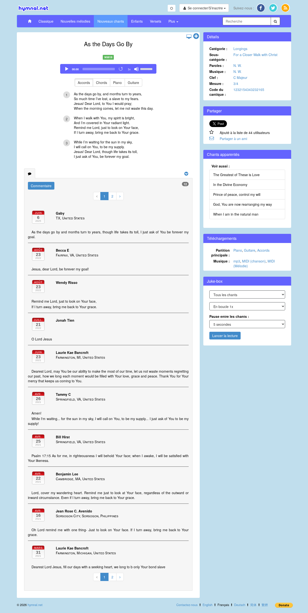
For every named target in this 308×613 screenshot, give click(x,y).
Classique (45, 21)
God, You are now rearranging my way (242, 204)
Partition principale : (220, 252)
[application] (108, 69)
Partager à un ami (233, 138)
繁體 (265, 605)
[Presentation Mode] (188, 36)
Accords (84, 82)
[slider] (147, 68)
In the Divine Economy (230, 184)
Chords (101, 82)
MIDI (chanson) (254, 261)
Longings (240, 48)
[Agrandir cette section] (196, 36)
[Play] (66, 69)
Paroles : (216, 65)
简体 (253, 605)
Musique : (217, 71)
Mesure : (216, 83)
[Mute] (136, 69)
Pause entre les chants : (229, 316)
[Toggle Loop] (121, 69)
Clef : (213, 77)
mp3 (236, 261)
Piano (117, 82)
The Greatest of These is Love (236, 174)
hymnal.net (35, 605)
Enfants (137, 21)
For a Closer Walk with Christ (255, 54)
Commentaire (41, 185)
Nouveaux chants (110, 21)
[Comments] (29, 173)
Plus (172, 21)
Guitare (133, 82)
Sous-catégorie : (218, 57)
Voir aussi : (221, 166)
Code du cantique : (217, 92)
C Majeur (240, 77)
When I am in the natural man (235, 214)
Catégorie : (218, 48)
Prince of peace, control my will (236, 194)
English (207, 605)
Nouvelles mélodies (75, 21)
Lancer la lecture (225, 335)
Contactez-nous (187, 605)
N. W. (237, 65)
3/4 (235, 83)
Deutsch (239, 605)
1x (129, 69)
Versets (155, 21)
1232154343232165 (248, 89)
